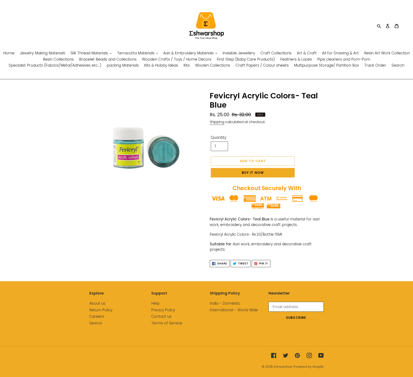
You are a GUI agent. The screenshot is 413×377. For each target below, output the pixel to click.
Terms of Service (166, 323)
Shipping (217, 121)
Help (155, 303)
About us (97, 303)
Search (95, 323)
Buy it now (253, 172)
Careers (96, 316)
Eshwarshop (283, 367)
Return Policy (100, 310)
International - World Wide (234, 310)
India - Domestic (225, 303)
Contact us (161, 316)
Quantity (218, 137)
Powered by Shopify (309, 367)
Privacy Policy (163, 310)
